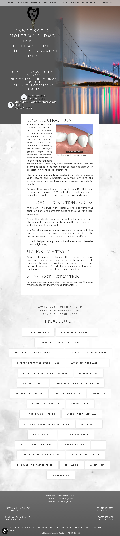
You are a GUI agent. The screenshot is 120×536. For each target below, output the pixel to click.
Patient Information (29, 3)
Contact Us (105, 3)
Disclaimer (104, 528)
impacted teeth (78, 167)
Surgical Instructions (83, 3)
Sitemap (10, 530)
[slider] (74, 152)
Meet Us (64, 3)
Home (11, 3)
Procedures (49, 3)
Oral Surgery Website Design (52, 533)
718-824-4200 (107, 508)
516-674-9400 (107, 517)
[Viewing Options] (5, 531)
